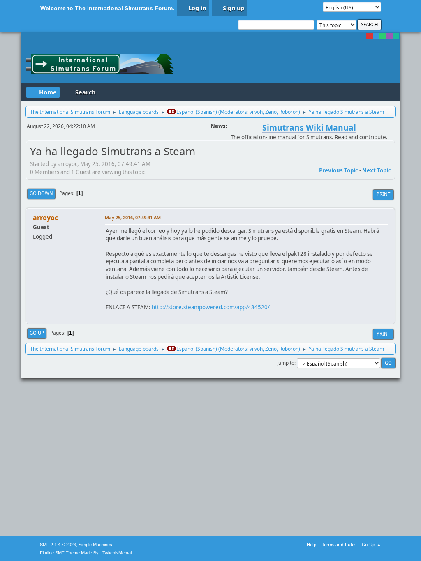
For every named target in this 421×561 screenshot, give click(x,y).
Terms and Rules (339, 544)
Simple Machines (95, 544)
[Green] (382, 36)
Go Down (41, 193)
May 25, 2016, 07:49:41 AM (133, 217)
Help (312, 544)
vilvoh (256, 111)
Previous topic (338, 170)
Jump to (285, 362)
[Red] (369, 36)
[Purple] (389, 36)
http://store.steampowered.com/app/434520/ (211, 307)
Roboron (288, 111)
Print (383, 194)
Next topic (376, 170)
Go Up (37, 333)
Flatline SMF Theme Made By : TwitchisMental (86, 552)
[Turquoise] (396, 36)
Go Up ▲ (371, 544)
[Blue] (376, 36)
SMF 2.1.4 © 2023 (58, 544)
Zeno (271, 111)
